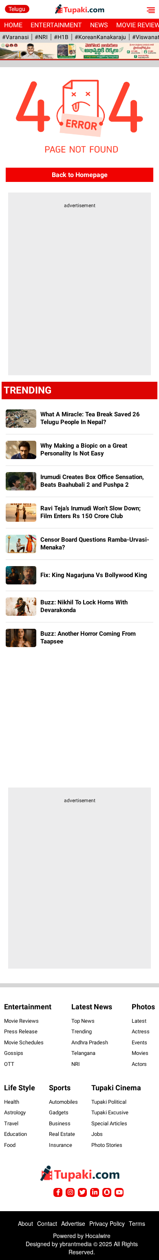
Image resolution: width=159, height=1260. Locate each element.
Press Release (21, 1031)
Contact (47, 1223)
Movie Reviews (21, 1021)
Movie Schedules (24, 1042)
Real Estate (62, 1134)
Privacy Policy (107, 1223)
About (25, 1223)
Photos (143, 1006)
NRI (75, 1064)
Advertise (73, 1223)
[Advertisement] (79, 294)
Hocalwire (97, 1236)
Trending (81, 1031)
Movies (140, 1053)
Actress (141, 1031)
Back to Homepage (80, 175)
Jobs (97, 1134)
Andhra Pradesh (89, 1042)
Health (11, 1102)
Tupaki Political (108, 1102)
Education (15, 1134)
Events (139, 1042)
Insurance (60, 1145)
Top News (83, 1021)
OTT (9, 1064)
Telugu (17, 9)
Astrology (15, 1112)
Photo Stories (106, 1145)
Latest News (91, 1006)
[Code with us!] (106, 1192)
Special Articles (109, 1123)
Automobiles (63, 1102)
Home (13, 25)
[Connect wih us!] (94, 1192)
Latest (139, 1021)
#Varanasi (15, 37)
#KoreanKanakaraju (100, 37)
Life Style (19, 1087)
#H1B (61, 37)
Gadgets (58, 1112)
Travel (11, 1123)
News (99, 25)
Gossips (13, 1053)
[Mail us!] (119, 1192)
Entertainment (56, 25)
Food (9, 1145)
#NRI (41, 37)
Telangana (83, 1053)
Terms (137, 1223)
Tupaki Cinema (116, 1087)
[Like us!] (57, 1192)
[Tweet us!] (70, 1192)
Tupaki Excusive (109, 1112)
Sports (60, 1087)
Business (60, 1123)
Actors (139, 1064)
